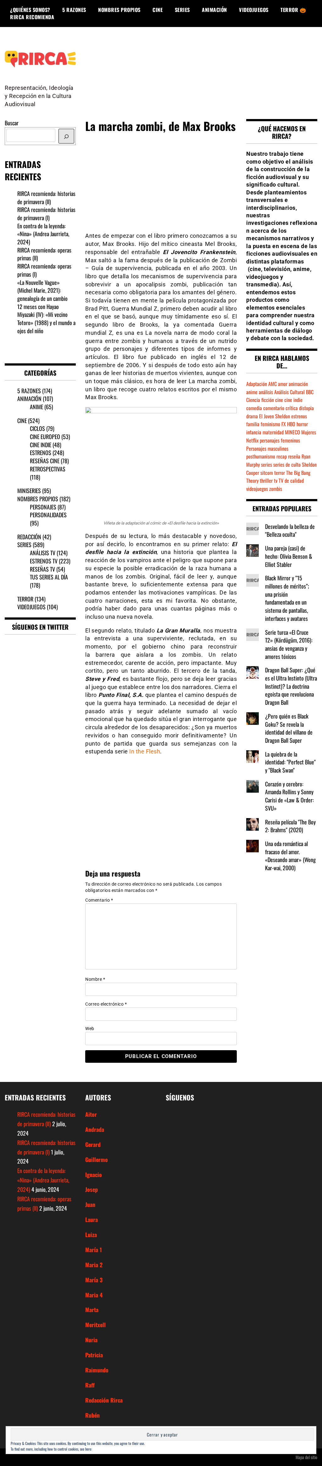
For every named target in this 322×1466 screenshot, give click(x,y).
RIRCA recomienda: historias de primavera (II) (46, 197)
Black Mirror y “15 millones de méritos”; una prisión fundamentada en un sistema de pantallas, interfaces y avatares (287, 598)
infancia (253, 432)
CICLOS (37, 428)
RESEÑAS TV (42, 569)
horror (302, 424)
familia (252, 424)
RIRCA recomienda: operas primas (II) (44, 254)
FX (283, 424)
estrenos (299, 416)
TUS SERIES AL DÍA (49, 577)
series (266, 464)
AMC (272, 384)
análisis (266, 392)
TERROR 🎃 (293, 10)
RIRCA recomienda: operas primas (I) (44, 270)
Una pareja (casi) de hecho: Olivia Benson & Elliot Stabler (288, 556)
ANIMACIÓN (214, 10)
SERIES (182, 10)
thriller (266, 480)
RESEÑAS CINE (44, 461)
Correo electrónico (106, 1004)
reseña (294, 456)
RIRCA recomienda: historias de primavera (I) (46, 213)
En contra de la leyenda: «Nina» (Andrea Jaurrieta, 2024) (43, 234)
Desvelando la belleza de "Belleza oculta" (290, 530)
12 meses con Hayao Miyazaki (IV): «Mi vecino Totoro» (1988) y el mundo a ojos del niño (46, 318)
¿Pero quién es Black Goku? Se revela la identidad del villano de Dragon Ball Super (289, 728)
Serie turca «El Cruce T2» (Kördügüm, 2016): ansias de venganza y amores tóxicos (289, 644)
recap (281, 456)
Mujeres (308, 432)
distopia (306, 408)
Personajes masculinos (267, 448)
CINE (158, 10)
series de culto (287, 464)
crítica (292, 408)
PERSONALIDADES (48, 515)
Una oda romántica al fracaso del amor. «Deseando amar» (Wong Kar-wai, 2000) (290, 855)
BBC (310, 392)
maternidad (273, 432)
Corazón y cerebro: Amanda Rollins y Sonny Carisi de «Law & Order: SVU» (289, 796)
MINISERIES (29, 490)
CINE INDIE (40, 445)
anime (252, 392)
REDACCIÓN (29, 537)
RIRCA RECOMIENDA (32, 17)
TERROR (25, 599)
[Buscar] (66, 136)
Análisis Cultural (289, 392)
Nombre (95, 979)
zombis (275, 488)
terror (279, 472)
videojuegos (257, 488)
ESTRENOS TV (44, 561)
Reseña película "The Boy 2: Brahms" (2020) (290, 826)
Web (89, 1028)
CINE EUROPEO (45, 436)
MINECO (292, 432)
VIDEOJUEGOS (254, 10)
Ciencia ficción (260, 400)
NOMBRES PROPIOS (119, 10)
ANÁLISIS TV (42, 553)
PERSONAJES (43, 507)
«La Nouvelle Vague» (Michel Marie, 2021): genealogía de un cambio (42, 290)
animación (298, 384)
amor (282, 384)
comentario (273, 408)
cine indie (293, 400)
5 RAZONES (74, 10)
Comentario (99, 900)
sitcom (266, 472)
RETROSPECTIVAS (47, 469)
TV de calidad (291, 480)
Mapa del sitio (306, 1457)
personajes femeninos (280, 440)
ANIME (36, 407)
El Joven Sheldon (274, 416)
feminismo (270, 424)
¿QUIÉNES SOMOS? (30, 10)
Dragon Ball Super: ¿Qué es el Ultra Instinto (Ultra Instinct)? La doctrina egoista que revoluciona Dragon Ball (291, 686)
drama (252, 416)
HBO (291, 424)
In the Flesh (144, 751)
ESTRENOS (40, 452)
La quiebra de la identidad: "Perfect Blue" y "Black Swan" (290, 762)
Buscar (12, 123)
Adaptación (256, 384)
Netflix (252, 440)
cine (279, 400)
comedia (254, 408)
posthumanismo (260, 456)
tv (275, 480)
